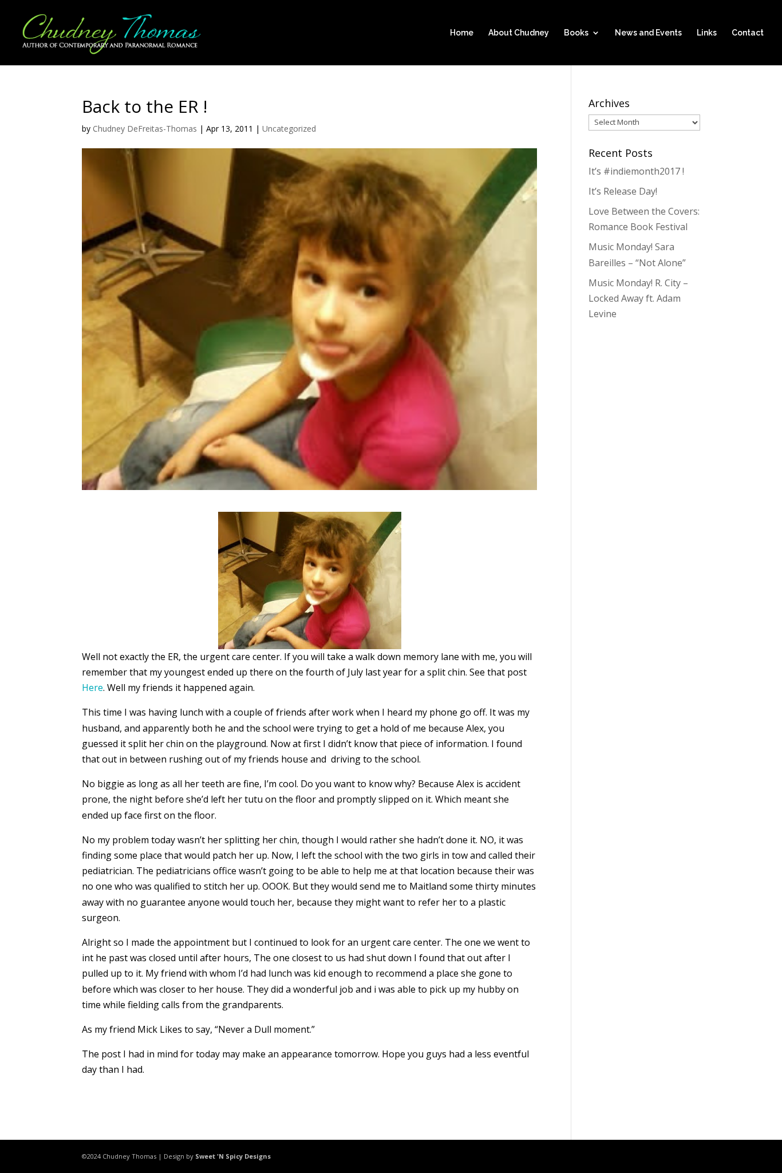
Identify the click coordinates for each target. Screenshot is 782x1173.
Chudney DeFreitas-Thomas (145, 128)
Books (576, 33)
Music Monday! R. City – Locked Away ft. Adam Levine (638, 298)
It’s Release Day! (623, 191)
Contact (748, 33)
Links (707, 33)
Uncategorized (289, 128)
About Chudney (518, 33)
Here (92, 687)
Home (461, 33)
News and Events (648, 33)
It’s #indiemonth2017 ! (636, 171)
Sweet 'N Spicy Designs (233, 1156)
